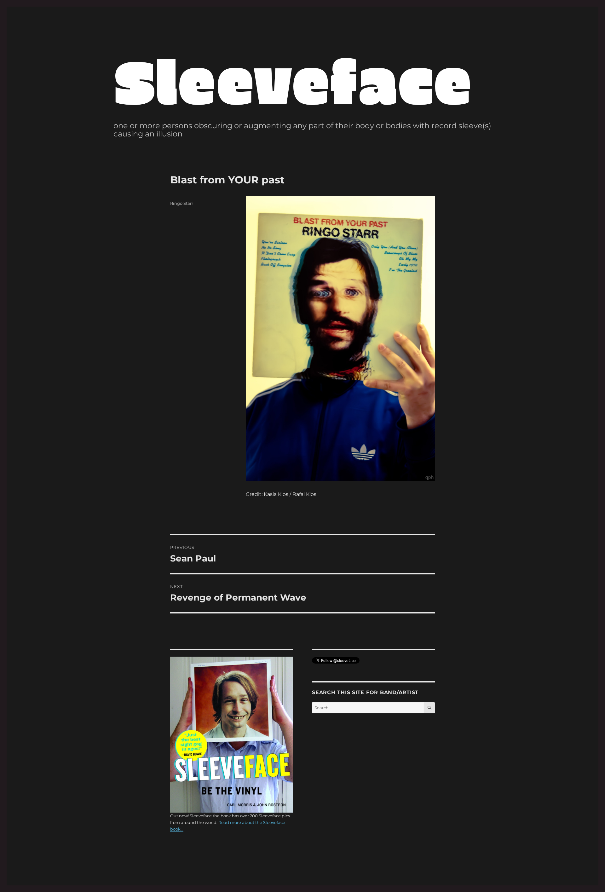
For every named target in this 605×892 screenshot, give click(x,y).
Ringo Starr (181, 203)
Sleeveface (292, 80)
